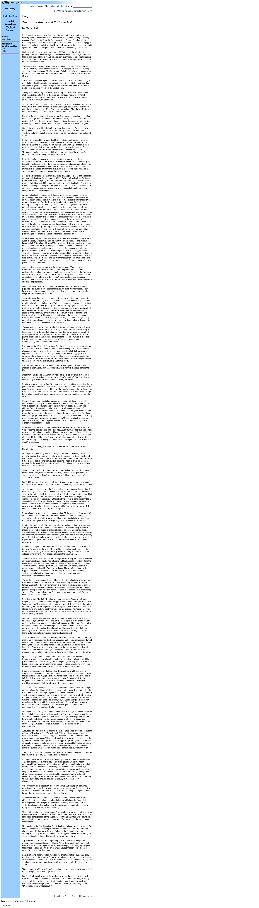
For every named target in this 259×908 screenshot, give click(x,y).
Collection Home (10, 16)
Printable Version (36, 6)
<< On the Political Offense (67, 11)
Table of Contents (10, 29)
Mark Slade (6, 39)
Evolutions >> (86, 11)
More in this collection (54, 6)
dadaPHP (24, 901)
